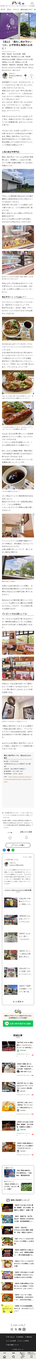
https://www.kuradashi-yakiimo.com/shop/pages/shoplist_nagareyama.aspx (18, 779)
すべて (3, 9)
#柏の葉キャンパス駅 (17, 56)
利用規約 (20, 1337)
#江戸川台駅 (17, 54)
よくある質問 (12, 1341)
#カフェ (30, 67)
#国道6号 (5, 64)
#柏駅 (24, 54)
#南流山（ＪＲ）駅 (21, 62)
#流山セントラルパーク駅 (25, 59)
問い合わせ (11, 1337)
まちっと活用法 (24, 1341)
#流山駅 (28, 56)
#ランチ (24, 67)
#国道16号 (12, 64)
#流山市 (9, 54)
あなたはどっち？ (27, 9)
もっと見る (17, 1001)
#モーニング (16, 70)
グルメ (9, 9)
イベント (16, 9)
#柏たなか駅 (6, 56)
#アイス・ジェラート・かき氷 (11, 67)
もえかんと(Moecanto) (15, 75)
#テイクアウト (6, 70)
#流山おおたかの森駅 (8, 59)
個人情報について (13, 1345)
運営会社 (29, 1337)
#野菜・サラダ (29, 64)
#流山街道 (20, 64)
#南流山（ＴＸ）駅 (8, 62)
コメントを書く (19, 845)
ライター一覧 (27, 857)
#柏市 (4, 54)
